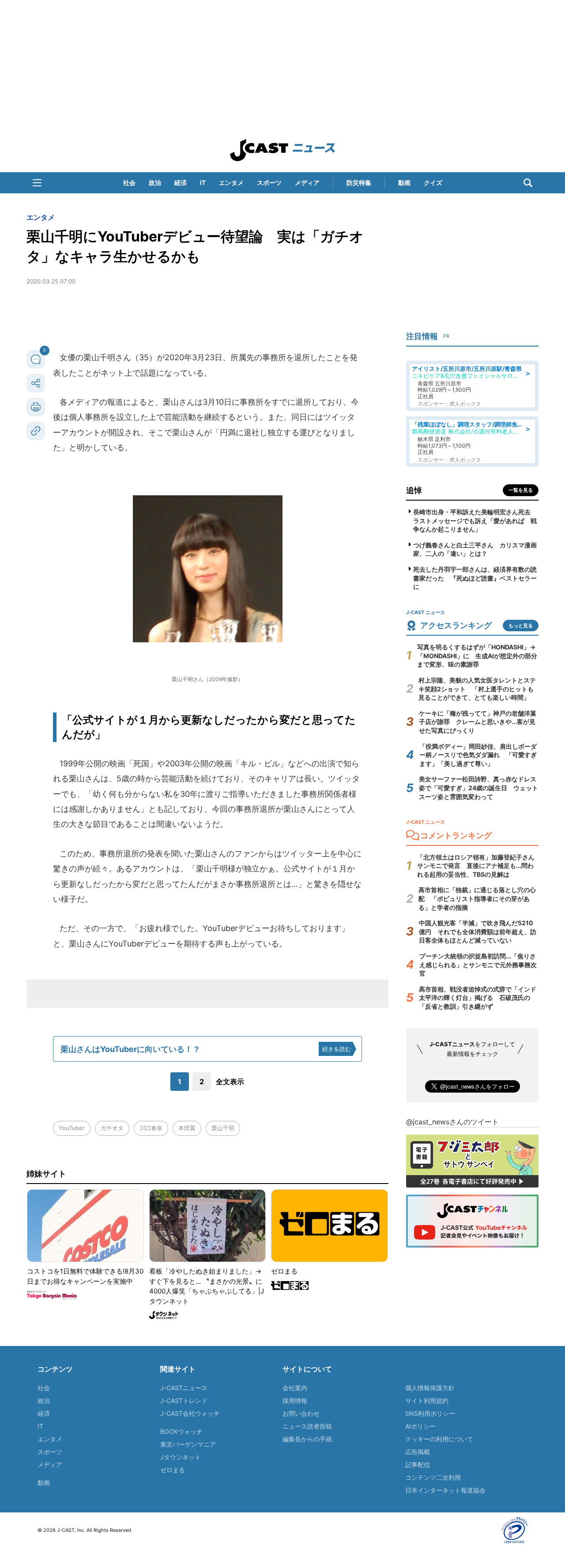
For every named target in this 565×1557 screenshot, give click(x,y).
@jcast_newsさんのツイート (452, 1121)
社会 (129, 182)
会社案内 (294, 1387)
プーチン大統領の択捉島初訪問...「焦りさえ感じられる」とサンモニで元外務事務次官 (478, 964)
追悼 (414, 490)
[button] (37, 182)
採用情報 (294, 1400)
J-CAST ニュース (282, 150)
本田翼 (187, 1127)
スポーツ (269, 182)
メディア (307, 182)
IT (203, 182)
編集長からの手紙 (307, 1439)
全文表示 (230, 1081)
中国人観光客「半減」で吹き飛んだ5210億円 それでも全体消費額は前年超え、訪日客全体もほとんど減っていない (477, 931)
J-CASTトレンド (183, 1400)
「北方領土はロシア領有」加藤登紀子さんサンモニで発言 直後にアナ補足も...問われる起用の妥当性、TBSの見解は (476, 865)
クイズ (433, 182)
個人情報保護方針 (430, 1387)
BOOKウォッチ (181, 1431)
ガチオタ (112, 1127)
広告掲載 (417, 1451)
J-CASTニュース (183, 1387)
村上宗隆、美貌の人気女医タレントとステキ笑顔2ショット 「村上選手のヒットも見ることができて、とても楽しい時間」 (477, 688)
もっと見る (520, 625)
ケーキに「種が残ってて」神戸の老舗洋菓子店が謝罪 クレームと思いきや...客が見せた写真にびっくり (477, 721)
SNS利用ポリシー (430, 1413)
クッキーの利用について (439, 1439)
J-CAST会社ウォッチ (190, 1413)
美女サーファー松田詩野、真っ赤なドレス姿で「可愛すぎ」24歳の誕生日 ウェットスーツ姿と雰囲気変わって (478, 787)
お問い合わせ (301, 1413)
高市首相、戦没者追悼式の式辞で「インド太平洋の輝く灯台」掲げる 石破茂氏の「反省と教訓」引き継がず (477, 997)
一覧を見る (520, 490)
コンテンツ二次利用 (433, 1477)
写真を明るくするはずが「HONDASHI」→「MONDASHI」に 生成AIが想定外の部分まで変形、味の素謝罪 (477, 655)
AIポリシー (420, 1426)
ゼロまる (172, 1470)
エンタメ (231, 182)
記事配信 (417, 1464)
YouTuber (72, 1127)
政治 (155, 182)
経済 (180, 182)
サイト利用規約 (426, 1400)
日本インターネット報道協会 (445, 1490)
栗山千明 (222, 1127)
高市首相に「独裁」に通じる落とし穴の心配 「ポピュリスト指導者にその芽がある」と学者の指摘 (477, 898)
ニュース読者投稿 (307, 1426)
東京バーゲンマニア (188, 1444)
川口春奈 (150, 1127)
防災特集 (359, 182)
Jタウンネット (180, 1457)
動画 (404, 182)
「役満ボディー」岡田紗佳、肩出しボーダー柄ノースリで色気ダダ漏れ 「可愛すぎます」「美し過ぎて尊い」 (478, 755)
